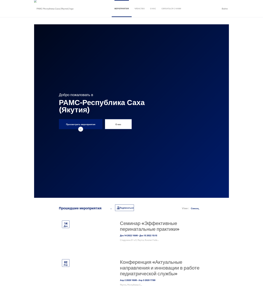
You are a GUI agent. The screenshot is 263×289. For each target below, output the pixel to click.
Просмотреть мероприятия (80, 124)
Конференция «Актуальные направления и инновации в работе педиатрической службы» (160, 268)
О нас (118, 124)
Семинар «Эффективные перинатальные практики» (149, 226)
